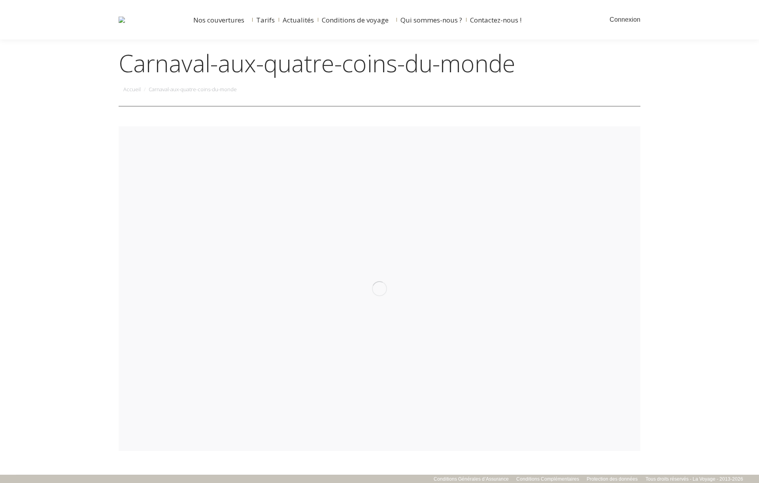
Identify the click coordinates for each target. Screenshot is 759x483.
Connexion (625, 19)
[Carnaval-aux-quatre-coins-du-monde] (379, 288)
